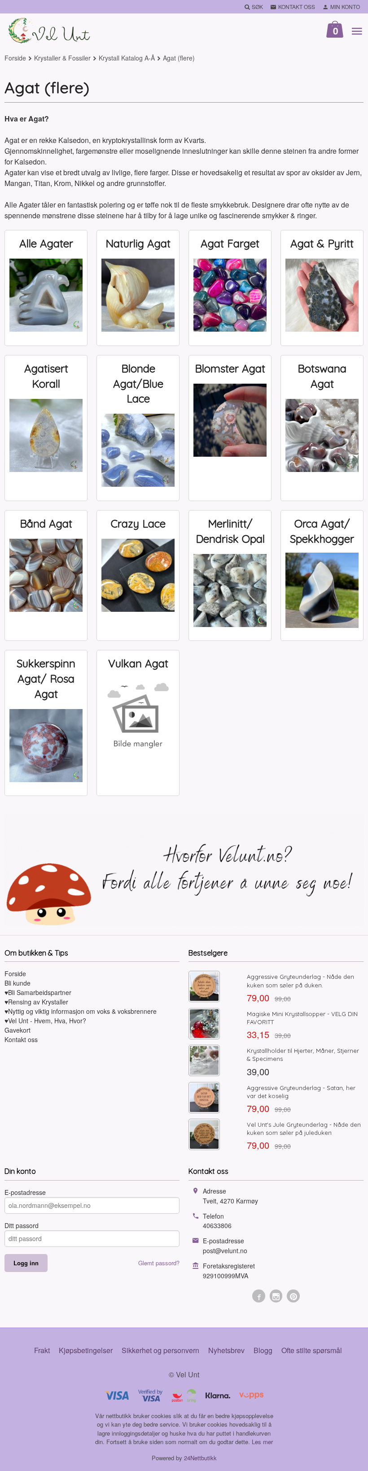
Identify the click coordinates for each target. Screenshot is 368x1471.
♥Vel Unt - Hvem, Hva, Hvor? (45, 1020)
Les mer (262, 1441)
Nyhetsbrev (226, 1350)
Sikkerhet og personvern (160, 1350)
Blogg (263, 1350)
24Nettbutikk (200, 1458)
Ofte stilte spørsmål (311, 1350)
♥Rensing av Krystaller (36, 1001)
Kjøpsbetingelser (86, 1350)
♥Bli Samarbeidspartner (37, 992)
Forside (15, 57)
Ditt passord (21, 1225)
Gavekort (17, 1029)
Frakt (42, 1350)
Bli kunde (17, 982)
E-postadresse (25, 1192)
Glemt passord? (159, 1263)
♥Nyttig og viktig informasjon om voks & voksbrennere (80, 1011)
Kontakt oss (21, 1039)
